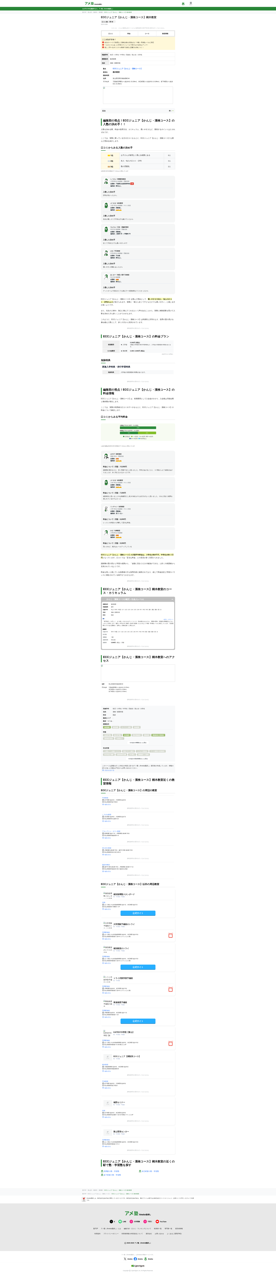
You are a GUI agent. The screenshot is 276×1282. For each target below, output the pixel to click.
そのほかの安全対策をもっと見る (138, 759)
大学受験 (137, 1221)
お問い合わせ (159, 1233)
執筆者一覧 (158, 1228)
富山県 (90, 12)
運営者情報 (179, 1228)
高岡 (103, 902)
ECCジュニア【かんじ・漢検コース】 (127, 68)
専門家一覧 (168, 1228)
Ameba (130, 1259)
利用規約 (97, 1233)
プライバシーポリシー (111, 1233)
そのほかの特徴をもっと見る (138, 743)
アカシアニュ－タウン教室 (111, 831)
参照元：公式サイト (168, 619)
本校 (103, 1110)
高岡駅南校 (106, 932)
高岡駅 (101, 12)
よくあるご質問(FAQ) (174, 1233)
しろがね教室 (106, 814)
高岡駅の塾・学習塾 (111, 1171)
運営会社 (149, 1233)
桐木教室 (105, 1064)
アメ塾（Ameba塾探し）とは (111, 1228)
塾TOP (84, 12)
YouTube (163, 1221)
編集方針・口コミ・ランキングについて (137, 1228)
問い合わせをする (108, 770)
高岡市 (95, 12)
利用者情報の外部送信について (132, 1233)
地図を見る (107, 804)
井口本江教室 (106, 848)
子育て (150, 1221)
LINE (124, 1221)
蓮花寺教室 (106, 865)
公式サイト (138, 913)
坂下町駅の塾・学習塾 (112, 1175)
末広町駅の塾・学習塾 (150, 1171)
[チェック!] (171, 936)
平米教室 (105, 798)
